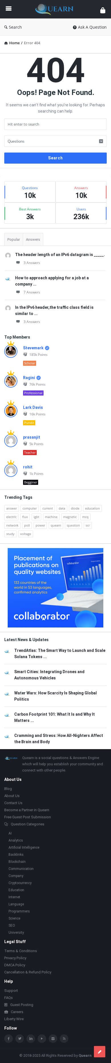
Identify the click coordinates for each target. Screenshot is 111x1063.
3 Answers (32, 262)
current (47, 508)
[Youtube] (42, 1038)
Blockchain (17, 862)
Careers (17, 1012)
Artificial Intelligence (24, 847)
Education (16, 890)
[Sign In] (102, 10)
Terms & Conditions (20, 951)
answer (11, 508)
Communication (21, 869)
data (62, 508)
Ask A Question (92, 27)
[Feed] (64, 1038)
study (10, 534)
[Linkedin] (30, 1038)
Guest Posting (21, 1005)
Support (11, 990)
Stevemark (33, 348)
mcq (85, 517)
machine (51, 517)
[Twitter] (19, 1038)
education (92, 508)
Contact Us (13, 803)
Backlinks (16, 855)
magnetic (70, 517)
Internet (14, 897)
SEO (12, 925)
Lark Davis (33, 407)
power (40, 525)
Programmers (19, 911)
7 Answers (32, 292)
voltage (25, 534)
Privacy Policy (15, 958)
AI (10, 833)
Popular (13, 239)
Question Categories (27, 824)
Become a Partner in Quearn (26, 810)
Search (15, 27)
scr (88, 525)
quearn (56, 525)
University (16, 933)
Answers (33, 239)
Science (14, 918)
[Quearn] (56, 9)
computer (29, 508)
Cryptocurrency (20, 883)
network (12, 525)
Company (16, 876)
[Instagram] (53, 1038)
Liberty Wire (14, 1019)
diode (75, 508)
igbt (36, 517)
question (73, 525)
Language (16, 904)
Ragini (29, 377)
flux (25, 517)
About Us (12, 796)
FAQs (8, 998)
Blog (8, 789)
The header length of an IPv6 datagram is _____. (60, 254)
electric (11, 517)
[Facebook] (8, 1038)
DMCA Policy (14, 965)
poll (27, 525)
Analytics (16, 840)
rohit (27, 467)
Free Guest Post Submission (27, 817)
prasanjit (31, 437)
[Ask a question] (99, 1051)
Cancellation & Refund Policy (27, 972)
